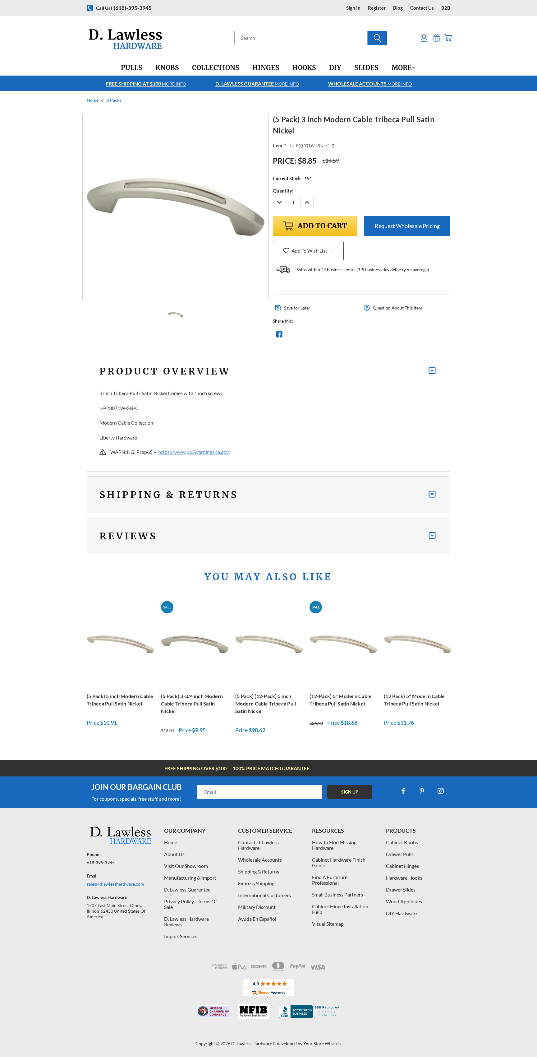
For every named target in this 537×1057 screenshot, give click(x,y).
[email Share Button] (302, 336)
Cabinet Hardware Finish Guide (338, 862)
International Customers (264, 895)
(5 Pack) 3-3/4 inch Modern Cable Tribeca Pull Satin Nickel (192, 703)
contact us (422, 8)
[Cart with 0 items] (448, 38)
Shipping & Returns (258, 871)
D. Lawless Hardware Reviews (186, 921)
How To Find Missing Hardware (334, 845)
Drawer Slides (400, 889)
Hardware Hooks (404, 878)
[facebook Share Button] (279, 336)
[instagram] (441, 791)
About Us (174, 854)
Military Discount (257, 907)
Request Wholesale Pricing (407, 225)
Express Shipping (256, 883)
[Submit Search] (377, 38)
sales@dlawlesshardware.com (115, 884)
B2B (445, 8)
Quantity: (283, 190)
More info (146, 83)
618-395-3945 (101, 862)
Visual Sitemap (328, 924)
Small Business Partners (337, 894)
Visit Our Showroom (186, 866)
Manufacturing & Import (190, 878)
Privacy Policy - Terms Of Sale (190, 904)
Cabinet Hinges (402, 866)
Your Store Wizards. (322, 1043)
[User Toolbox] (424, 38)
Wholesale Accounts (260, 860)
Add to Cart (120, 643)
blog (398, 8)
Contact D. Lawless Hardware (258, 845)
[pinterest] (422, 791)
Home (170, 842)
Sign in (353, 8)
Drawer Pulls (400, 854)
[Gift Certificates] (436, 38)
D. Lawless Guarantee (187, 889)
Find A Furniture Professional (329, 880)
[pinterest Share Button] (346, 336)
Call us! (124, 8)
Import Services (180, 936)
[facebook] (403, 791)
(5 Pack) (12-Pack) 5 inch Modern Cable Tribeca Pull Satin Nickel (265, 703)
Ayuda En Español (257, 919)
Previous (520, 1037)
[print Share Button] (324, 336)
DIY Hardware (401, 913)
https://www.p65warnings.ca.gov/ (194, 452)
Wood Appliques (404, 901)
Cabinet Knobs (402, 842)
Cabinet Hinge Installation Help (340, 909)
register (377, 8)
